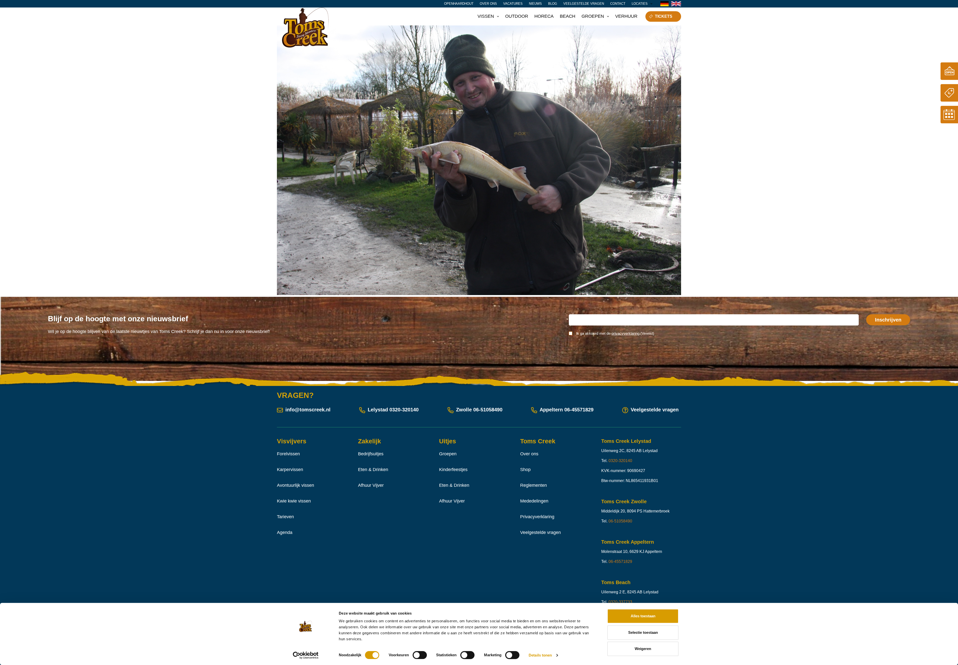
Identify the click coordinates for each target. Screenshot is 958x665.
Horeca (544, 16)
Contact (617, 3)
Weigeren (643, 649)
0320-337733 (620, 602)
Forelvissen (288, 453)
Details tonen (540, 655)
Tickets (663, 16)
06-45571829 (579, 409)
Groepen (593, 16)
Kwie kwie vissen (294, 501)
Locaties (640, 3)
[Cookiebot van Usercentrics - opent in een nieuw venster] (306, 655)
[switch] (420, 655)
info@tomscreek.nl (308, 409)
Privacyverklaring (537, 516)
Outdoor (516, 16)
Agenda (284, 532)
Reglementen (533, 485)
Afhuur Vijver (371, 485)
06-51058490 (487, 409)
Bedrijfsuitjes (370, 453)
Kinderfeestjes (453, 469)
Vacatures (513, 3)
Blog (552, 3)
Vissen (486, 16)
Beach (567, 16)
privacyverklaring (625, 333)
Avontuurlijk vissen (295, 485)
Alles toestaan (643, 616)
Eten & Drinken (373, 469)
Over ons (488, 3)
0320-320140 (404, 409)
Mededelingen (534, 501)
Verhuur (626, 16)
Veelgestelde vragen (583, 3)
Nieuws (535, 3)
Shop (525, 469)
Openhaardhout (459, 3)
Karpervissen (290, 469)
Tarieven (285, 516)
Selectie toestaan (643, 632)
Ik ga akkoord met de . (615, 333)
